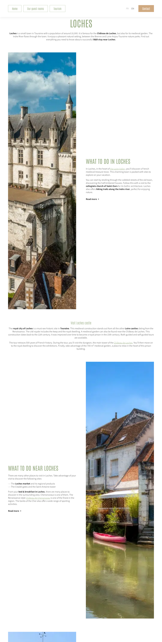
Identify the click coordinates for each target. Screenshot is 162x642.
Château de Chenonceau (38, 497)
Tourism (57, 8)
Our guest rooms (35, 8)
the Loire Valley (117, 168)
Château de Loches (123, 342)
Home (15, 8)
